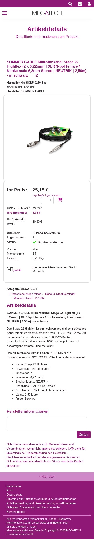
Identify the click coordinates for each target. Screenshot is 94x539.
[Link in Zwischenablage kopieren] (34, 75)
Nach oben (48, 476)
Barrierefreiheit (16, 511)
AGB (10, 490)
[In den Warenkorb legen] (59, 200)
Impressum (14, 486)
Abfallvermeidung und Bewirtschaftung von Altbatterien (41, 503)
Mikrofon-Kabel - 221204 (29, 298)
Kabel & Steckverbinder (60, 294)
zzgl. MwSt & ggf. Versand (46, 195)
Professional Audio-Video (25, 294)
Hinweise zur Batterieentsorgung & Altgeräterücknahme (41, 498)
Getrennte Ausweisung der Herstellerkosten (34, 507)
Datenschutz (15, 494)
